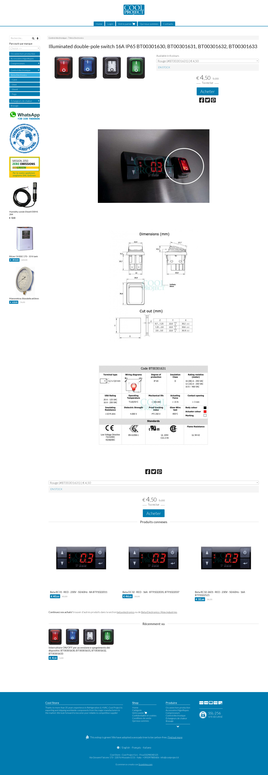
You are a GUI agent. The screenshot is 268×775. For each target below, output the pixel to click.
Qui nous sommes (149, 23)
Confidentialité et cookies (144, 715)
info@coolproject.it (170, 757)
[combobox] (207, 61)
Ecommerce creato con (134, 764)
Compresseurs (18, 63)
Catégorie (137, 710)
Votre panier (125, 23)
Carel (14, 79)
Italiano (147, 747)
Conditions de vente (141, 718)
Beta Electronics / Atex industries (159, 612)
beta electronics (125, 612)
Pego (14, 94)
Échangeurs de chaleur (21, 101)
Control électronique (58, 38)
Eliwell (15, 89)
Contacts (168, 23)
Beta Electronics (76, 38)
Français (136, 747)
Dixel (14, 84)
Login (110, 23)
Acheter (207, 91)
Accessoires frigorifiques (22, 58)
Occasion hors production (23, 53)
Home (99, 23)
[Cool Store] (134, 10)
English (126, 747)
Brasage (14, 105)
